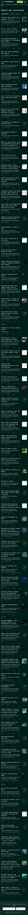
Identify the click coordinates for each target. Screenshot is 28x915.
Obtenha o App (20, 908)
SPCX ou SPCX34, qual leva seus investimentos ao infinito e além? (9, 724)
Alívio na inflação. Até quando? (9, 566)
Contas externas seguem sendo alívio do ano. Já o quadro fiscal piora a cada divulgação (10, 317)
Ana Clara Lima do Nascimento (11, 280)
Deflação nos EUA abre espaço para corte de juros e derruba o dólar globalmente (10, 530)
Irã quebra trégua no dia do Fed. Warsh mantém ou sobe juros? (10, 352)
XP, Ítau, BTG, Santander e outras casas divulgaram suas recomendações (10, 278)
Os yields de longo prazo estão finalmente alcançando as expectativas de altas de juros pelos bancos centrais (10, 818)
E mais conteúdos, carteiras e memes (9, 892)
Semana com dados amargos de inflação (10, 763)
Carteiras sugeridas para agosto (9, 275)
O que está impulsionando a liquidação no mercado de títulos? (10, 814)
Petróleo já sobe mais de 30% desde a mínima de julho (10, 459)
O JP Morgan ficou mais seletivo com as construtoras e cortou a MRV (10, 751)
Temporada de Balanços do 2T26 (9, 517)
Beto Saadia (7, 56)
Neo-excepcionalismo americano (7, 737)
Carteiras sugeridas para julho (9, 605)
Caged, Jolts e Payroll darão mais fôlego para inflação (10, 634)
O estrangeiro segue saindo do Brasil (9, 135)
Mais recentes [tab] (5, 13)
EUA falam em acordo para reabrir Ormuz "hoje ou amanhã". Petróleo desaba (9, 287)
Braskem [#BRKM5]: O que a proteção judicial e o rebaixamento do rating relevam (9, 622)
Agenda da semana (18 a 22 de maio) (10, 830)
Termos (19, 904)
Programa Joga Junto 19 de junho (9, 698)
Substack (8, 912)
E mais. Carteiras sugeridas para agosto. (10, 125)
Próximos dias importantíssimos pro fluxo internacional (10, 365)
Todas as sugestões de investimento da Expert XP (9, 387)
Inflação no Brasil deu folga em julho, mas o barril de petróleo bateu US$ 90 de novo (10, 192)
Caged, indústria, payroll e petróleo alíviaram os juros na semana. (9, 570)
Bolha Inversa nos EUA (8, 155)
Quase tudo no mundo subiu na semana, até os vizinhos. (10, 209)
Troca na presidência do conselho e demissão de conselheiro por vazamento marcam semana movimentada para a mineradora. (10, 428)
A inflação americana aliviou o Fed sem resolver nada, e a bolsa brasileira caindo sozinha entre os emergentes (10, 183)
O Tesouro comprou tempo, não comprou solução (10, 74)
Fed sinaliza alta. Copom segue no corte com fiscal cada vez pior (9, 313)
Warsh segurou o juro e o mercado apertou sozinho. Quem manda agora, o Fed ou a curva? (10, 339)
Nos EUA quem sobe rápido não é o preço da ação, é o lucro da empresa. (9, 157)
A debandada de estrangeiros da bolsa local (10, 122)
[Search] (25, 13)
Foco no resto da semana (9, 29)
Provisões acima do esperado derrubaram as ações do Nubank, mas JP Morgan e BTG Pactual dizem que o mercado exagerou (10, 854)
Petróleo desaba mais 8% (9, 377)
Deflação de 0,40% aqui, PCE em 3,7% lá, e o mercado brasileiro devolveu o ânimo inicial (10, 21)
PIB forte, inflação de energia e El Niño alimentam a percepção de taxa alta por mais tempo (10, 792)
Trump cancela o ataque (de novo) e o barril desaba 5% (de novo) (10, 300)
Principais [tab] (11, 13)
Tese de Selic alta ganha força (9, 789)
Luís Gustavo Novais (8, 572)
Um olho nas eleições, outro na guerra (10, 800)
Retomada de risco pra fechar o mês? (10, 328)
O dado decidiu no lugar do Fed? (10, 228)
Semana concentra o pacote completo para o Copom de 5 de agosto (10, 400)
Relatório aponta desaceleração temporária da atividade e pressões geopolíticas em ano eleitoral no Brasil (10, 509)
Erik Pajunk (9, 23)
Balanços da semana (7, 481)
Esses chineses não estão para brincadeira (9, 85)
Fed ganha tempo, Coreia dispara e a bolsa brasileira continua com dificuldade (10, 166)
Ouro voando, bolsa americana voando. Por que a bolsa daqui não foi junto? (10, 205)
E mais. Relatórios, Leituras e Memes (9, 55)
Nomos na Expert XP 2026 (9, 448)
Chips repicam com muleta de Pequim (10, 470)
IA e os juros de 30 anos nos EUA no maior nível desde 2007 (10, 97)
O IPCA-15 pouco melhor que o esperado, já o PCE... (10, 18)
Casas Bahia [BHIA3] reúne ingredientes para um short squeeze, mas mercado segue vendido (10, 661)
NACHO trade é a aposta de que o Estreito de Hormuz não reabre (10, 889)
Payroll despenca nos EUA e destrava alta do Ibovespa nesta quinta (10, 579)
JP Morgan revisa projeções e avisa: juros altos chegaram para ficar (10, 867)
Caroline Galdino (8, 150)
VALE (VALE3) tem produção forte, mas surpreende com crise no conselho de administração (9, 424)
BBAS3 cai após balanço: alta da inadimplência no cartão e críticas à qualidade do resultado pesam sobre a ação (10, 144)
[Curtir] (2, 26)
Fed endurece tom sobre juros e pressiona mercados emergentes (10, 554)
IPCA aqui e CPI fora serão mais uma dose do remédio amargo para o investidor (9, 766)
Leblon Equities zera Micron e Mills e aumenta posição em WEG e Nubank (10, 263)
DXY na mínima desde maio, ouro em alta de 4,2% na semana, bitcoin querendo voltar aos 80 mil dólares (10, 66)
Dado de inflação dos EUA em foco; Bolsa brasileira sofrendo (10, 179)
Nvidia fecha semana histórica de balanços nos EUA (9, 827)
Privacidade (14, 904)
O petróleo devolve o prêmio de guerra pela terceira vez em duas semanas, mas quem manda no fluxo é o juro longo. (10, 304)
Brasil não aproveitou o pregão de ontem (9, 250)
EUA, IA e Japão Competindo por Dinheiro (10, 52)
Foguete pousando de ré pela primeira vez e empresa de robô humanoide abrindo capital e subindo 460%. (10, 88)
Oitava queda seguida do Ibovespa (9, 133)
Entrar (25, 1)
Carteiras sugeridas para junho (9, 774)
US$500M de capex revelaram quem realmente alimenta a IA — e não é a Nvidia (10, 838)
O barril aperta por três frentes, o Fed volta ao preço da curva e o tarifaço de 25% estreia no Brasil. (10, 462)
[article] (14, 22)
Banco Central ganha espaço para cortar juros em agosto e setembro (10, 492)
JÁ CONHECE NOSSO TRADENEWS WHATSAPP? (9, 496)
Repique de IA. (4, 331)
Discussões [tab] (17, 13)
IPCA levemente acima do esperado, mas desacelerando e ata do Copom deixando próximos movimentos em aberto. (10, 196)
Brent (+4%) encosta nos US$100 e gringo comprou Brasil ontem (9, 437)
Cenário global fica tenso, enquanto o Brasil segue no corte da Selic (10, 404)
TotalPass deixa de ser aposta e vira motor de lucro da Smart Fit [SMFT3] (10, 876)
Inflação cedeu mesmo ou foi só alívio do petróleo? (10, 542)
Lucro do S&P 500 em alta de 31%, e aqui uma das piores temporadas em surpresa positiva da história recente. (10, 114)
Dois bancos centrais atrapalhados (8, 685)
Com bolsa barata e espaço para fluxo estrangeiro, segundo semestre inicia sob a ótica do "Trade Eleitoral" (10, 593)
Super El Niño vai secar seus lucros (10, 674)
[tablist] (11, 13)
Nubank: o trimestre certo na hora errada (10, 850)
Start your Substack (9, 908)
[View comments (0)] (8, 26)
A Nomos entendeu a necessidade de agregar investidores (9, 451)
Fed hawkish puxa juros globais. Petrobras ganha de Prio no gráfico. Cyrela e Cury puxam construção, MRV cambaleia (10, 702)
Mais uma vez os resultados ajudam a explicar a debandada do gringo (10, 110)
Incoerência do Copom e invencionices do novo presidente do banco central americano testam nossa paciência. (10, 689)
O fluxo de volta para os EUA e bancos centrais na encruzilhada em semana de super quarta (10, 740)
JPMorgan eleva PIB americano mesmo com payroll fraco (10, 218)
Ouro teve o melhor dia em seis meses (9, 239)
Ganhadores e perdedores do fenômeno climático (10, 677)
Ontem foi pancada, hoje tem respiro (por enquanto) (10, 412)
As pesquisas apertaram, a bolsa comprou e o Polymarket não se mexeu (10, 40)
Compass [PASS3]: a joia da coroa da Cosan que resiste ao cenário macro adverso (10, 711)
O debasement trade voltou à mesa (10, 62)
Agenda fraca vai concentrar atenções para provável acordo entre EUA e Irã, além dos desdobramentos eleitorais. (10, 803)
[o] (24, 699)
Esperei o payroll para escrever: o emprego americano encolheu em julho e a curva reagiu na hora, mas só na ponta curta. (10, 231)
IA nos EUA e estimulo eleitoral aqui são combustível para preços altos (10, 637)
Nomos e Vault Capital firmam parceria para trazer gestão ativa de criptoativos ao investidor (10, 648)
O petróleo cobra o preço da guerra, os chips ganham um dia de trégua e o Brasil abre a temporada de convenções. (10, 483)
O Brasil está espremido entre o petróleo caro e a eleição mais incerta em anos (10, 863)
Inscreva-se (19, 1)
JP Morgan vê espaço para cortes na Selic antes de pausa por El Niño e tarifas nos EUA (10, 505)
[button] (2, 4)
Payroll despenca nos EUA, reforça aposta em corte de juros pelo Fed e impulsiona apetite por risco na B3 (9, 583)
